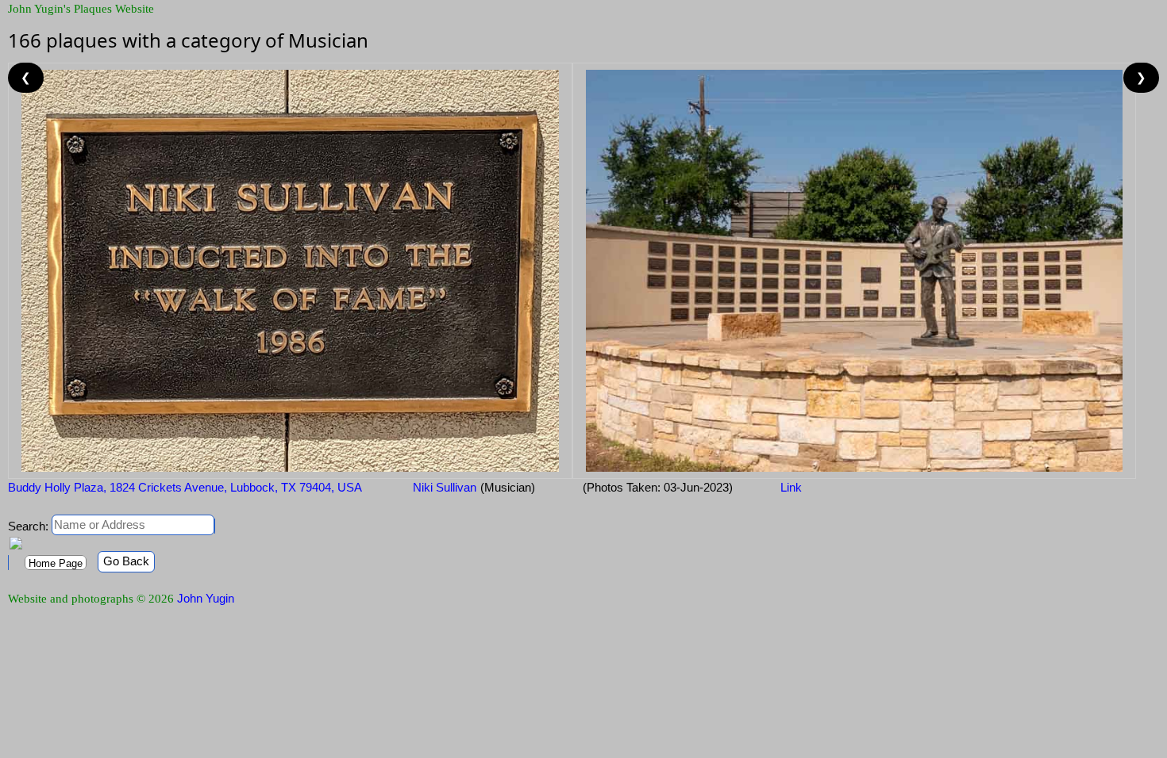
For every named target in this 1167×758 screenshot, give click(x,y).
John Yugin (205, 598)
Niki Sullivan (443, 487)
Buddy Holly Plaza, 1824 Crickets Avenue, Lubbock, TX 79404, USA (185, 487)
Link (791, 487)
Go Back (126, 561)
